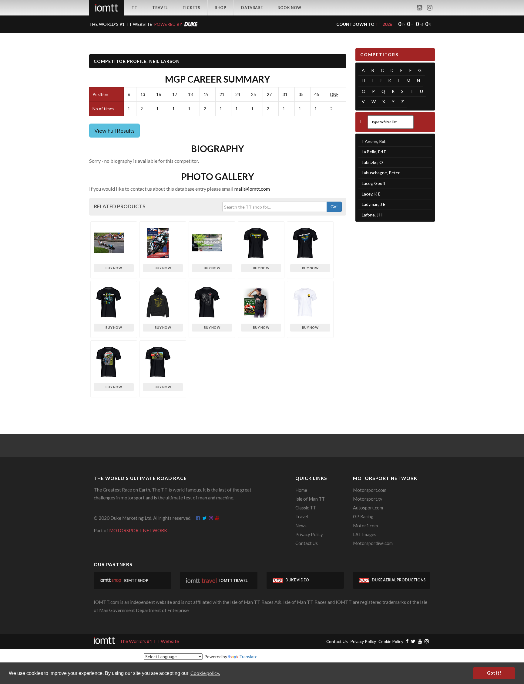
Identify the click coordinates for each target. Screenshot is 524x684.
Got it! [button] (494, 672)
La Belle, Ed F (374, 151)
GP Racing (363, 516)
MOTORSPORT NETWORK (138, 530)
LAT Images (364, 534)
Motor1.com (365, 525)
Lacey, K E (371, 193)
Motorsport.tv (367, 499)
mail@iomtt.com (252, 189)
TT (134, 7)
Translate (248, 656)
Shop (220, 7)
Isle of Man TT (310, 499)
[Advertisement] (395, 320)
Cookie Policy (390, 641)
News (301, 525)
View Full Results (114, 130)
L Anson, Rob (374, 141)
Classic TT (305, 507)
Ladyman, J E (373, 204)
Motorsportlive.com (373, 543)
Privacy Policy (309, 534)
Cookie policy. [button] (205, 673)
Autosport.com (368, 507)
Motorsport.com (369, 490)
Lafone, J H (372, 214)
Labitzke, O (372, 162)
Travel (160, 7)
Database (252, 7)
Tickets (191, 7)
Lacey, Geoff (373, 183)
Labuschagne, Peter (381, 172)
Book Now (289, 7)
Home (301, 490)
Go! (334, 206)
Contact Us (306, 543)
